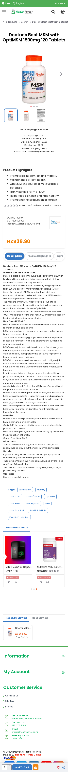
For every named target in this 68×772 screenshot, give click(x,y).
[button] (61, 74)
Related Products (17, 527)
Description (14, 256)
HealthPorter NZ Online (28, 754)
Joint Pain (14, 503)
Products (12, 21)
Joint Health (25, 489)
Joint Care (14, 496)
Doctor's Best (33, 496)
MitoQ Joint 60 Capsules (19, 566)
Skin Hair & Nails (38, 510)
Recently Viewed (16, 618)
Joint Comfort (16, 510)
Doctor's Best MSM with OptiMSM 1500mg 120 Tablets (23, 628)
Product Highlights (39, 256)
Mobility (41, 489)
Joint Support (32, 503)
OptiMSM (50, 496)
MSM (47, 503)
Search (24, 21)
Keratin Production (19, 517)
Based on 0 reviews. (30, 205)
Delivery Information (42, 151)
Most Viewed (40, 618)
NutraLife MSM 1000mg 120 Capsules (50, 566)
